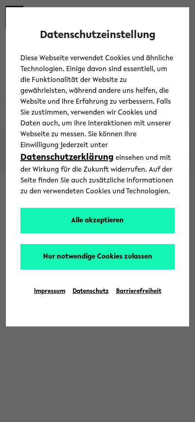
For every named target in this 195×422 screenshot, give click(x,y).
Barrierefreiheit (138, 291)
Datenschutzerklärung (67, 157)
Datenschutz (91, 291)
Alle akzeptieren (97, 220)
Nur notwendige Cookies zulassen (97, 256)
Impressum (49, 291)
